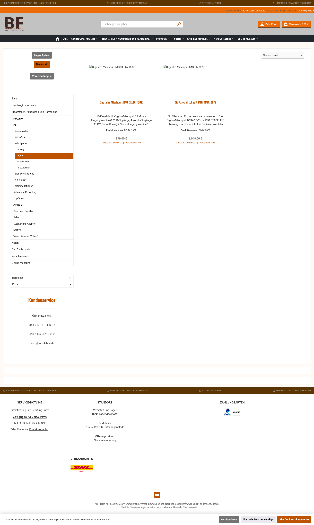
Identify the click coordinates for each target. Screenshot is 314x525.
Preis (15, 284)
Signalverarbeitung (24, 173)
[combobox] (138, 24)
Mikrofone (20, 137)
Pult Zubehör (23, 167)
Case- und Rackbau (23, 211)
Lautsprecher (22, 131)
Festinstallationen (23, 185)
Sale (14, 98)
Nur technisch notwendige (258, 519)
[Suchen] (179, 24)
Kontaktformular (38, 429)
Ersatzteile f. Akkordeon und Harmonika (34, 112)
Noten (15, 242)
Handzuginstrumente (24, 105)
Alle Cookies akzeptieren (294, 519)
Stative (17, 229)
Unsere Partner (42, 55)
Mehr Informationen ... (102, 519)
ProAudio (17, 118)
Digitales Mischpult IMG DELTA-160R (121, 102)
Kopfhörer (18, 198)
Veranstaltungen (42, 76)
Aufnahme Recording (24, 192)
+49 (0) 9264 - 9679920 (253, 10)
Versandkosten (148, 504)
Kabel (16, 217)
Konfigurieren (229, 519)
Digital (20, 155)
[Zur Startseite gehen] (15, 24)
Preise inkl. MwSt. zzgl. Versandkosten (121, 142)
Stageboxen (23, 161)
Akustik (17, 204)
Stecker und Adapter (24, 223)
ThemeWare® (190, 507)
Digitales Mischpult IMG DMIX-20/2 (195, 102)
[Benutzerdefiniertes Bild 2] (236, 412)
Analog (20, 149)
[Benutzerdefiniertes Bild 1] (228, 412)
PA (15, 125)
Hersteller (17, 277)
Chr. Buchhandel (21, 249)
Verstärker (20, 179)
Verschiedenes (20, 256)
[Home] (57, 38)
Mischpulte (21, 143)
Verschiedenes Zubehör (26, 236)
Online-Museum (21, 262)
